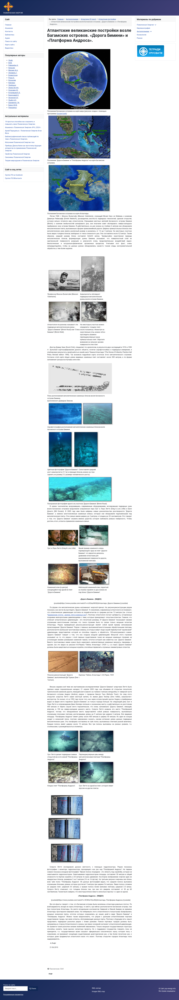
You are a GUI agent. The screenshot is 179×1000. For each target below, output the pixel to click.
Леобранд (12, 85)
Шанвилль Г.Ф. (14, 103)
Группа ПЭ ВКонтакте (13, 178)
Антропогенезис (143, 31)
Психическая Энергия (145, 25)
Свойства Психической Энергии (17, 154)
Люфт (10, 60)
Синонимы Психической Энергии (18, 157)
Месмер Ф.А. (13, 70)
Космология (141, 35)
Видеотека (9, 48)
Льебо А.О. (12, 100)
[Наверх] (175, 996)
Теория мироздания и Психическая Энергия (22, 161)
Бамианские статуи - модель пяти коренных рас (67, 615)
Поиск (33, 989)
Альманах (9, 28)
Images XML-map (98, 991)
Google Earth (61, 114)
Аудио (7, 38)
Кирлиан (11, 83)
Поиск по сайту (11, 41)
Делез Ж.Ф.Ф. (13, 88)
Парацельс (12, 108)
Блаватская (13, 75)
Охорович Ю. (13, 90)
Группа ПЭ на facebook (14, 175)
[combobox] (15, 988)
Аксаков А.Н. (13, 98)
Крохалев (12, 80)
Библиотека (9, 35)
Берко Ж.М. (12, 105)
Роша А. (11, 78)
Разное (139, 38)
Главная (8, 25)
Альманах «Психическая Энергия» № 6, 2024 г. (23, 127)
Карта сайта (10, 45)
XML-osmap (96, 988)
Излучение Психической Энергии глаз (19, 142)
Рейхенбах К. (13, 65)
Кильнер (11, 68)
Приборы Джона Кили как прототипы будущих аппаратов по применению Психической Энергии (23, 148)
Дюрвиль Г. (12, 73)
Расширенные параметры (13, 995)
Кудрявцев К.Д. (14, 93)
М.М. (10, 63)
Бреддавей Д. (13, 95)
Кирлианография (143, 28)
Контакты (9, 31)
